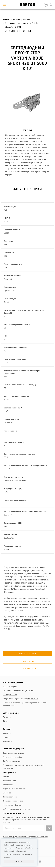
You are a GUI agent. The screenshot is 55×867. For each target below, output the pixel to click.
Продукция (7, 733)
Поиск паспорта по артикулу (14, 753)
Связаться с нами (27, 654)
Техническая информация (13, 805)
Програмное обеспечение (13, 801)
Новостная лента (9, 781)
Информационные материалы (14, 789)
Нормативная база (10, 797)
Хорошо (19, 861)
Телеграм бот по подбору (13, 757)
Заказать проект (27, 661)
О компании (7, 777)
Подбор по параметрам (12, 761)
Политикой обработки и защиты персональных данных (18, 854)
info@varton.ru (32, 699)
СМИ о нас (7, 793)
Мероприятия (8, 785)
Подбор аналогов (27, 669)
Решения (6, 737)
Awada (8, 717)
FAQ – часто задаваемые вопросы (16, 809)
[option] (27, 98)
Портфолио (7, 741)
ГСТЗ (7, 721)
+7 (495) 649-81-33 (10, 695)
